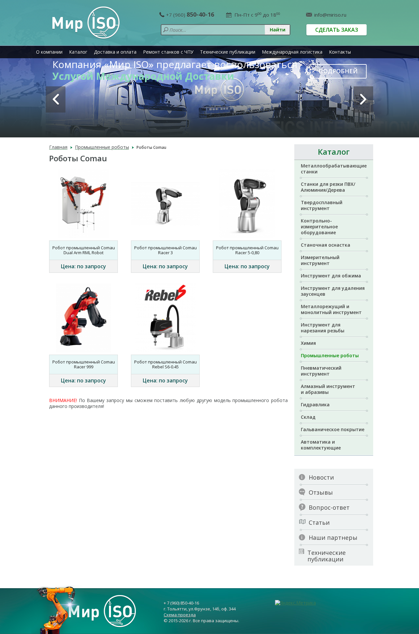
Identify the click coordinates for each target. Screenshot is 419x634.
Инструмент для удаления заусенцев (333, 291)
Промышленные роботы (330, 355)
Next (363, 99)
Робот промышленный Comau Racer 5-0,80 (247, 250)
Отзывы (321, 492)
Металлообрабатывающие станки (334, 169)
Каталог (78, 52)
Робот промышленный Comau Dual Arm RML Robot (83, 250)
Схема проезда (180, 615)
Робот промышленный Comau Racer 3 (165, 250)
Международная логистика (292, 52)
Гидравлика (315, 404)
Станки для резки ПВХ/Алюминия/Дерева (328, 187)
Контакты (340, 52)
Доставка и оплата (115, 52)
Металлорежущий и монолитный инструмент (331, 309)
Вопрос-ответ (329, 507)
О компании (49, 52)
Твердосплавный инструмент (321, 205)
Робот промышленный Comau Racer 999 (83, 364)
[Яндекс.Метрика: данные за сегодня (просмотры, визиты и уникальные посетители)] (295, 603)
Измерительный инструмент (320, 260)
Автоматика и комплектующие (321, 445)
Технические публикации (227, 52)
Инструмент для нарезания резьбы (322, 328)
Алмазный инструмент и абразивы (328, 389)
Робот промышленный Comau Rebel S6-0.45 (165, 364)
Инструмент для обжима (331, 276)
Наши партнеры (333, 537)
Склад (308, 417)
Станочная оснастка (325, 245)
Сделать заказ (336, 29)
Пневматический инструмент (321, 371)
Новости (321, 477)
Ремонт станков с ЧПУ (168, 52)
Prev (55, 99)
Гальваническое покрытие (332, 429)
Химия (308, 343)
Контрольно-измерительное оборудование (319, 227)
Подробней (338, 71)
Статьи (319, 522)
